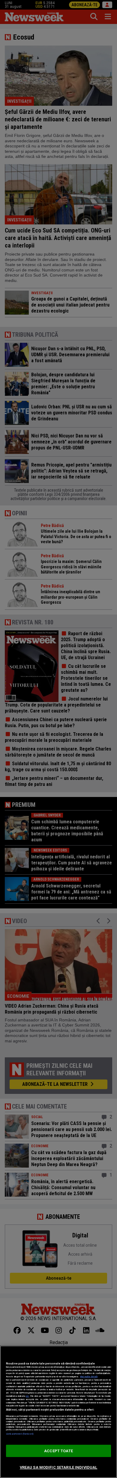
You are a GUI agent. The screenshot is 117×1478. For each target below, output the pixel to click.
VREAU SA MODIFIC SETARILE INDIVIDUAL (59, 1467)
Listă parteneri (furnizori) (19, 1433)
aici (27, 1396)
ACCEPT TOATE (58, 1451)
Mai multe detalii (89, 1376)
